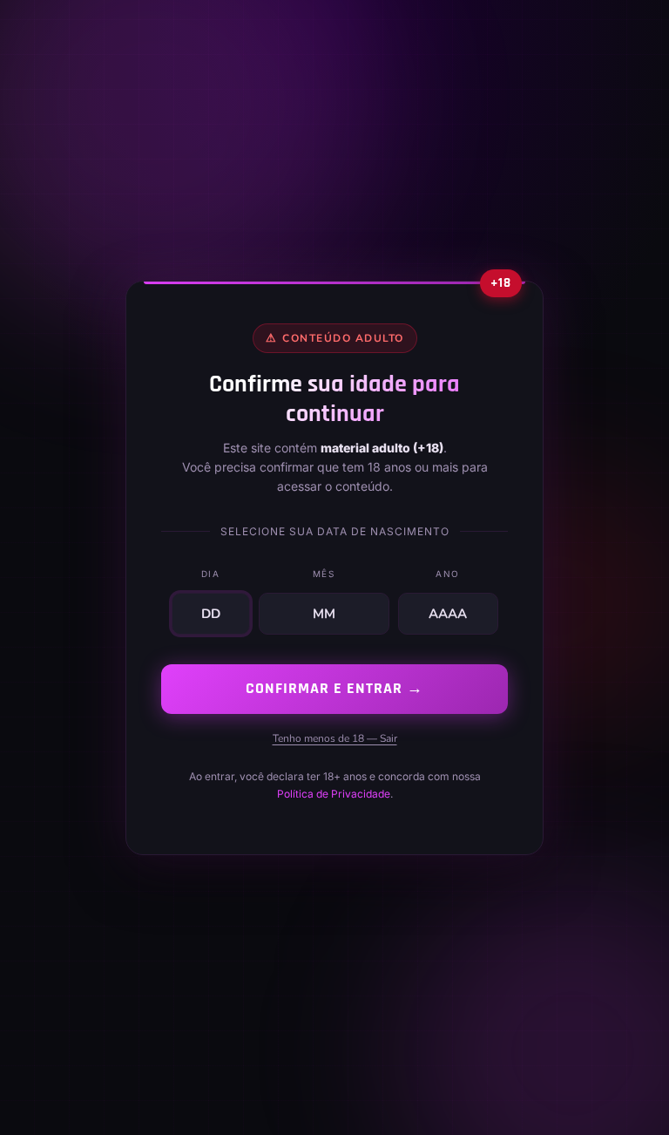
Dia (210, 573)
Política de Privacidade (333, 793)
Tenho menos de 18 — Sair (335, 737)
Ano (448, 573)
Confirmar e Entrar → (334, 688)
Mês (324, 573)
